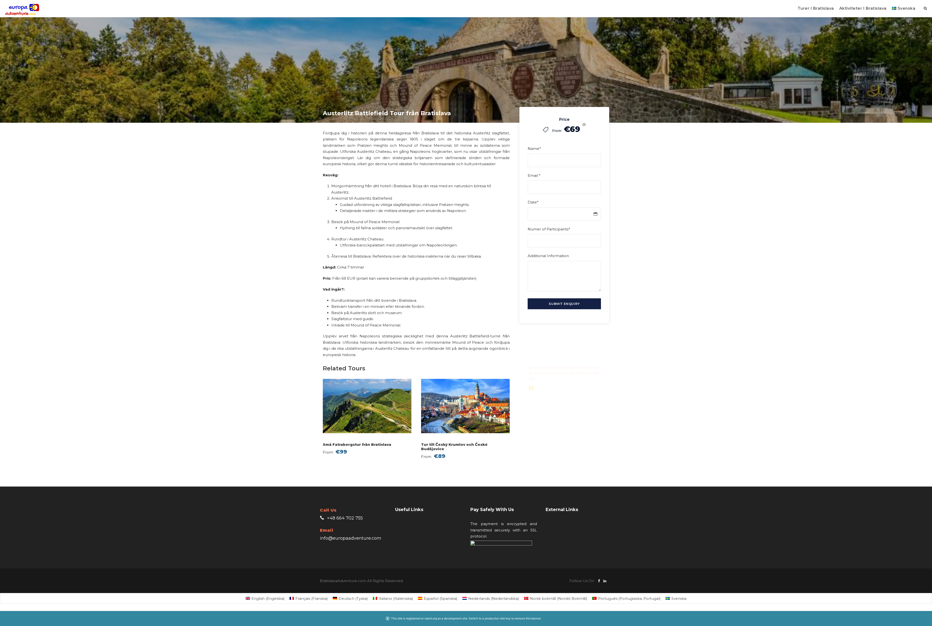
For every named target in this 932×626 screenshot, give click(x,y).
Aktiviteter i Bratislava (863, 8)
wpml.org (430, 618)
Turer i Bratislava (816, 8)
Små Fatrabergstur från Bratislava (357, 444)
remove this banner (528, 618)
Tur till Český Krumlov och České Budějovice (454, 446)
